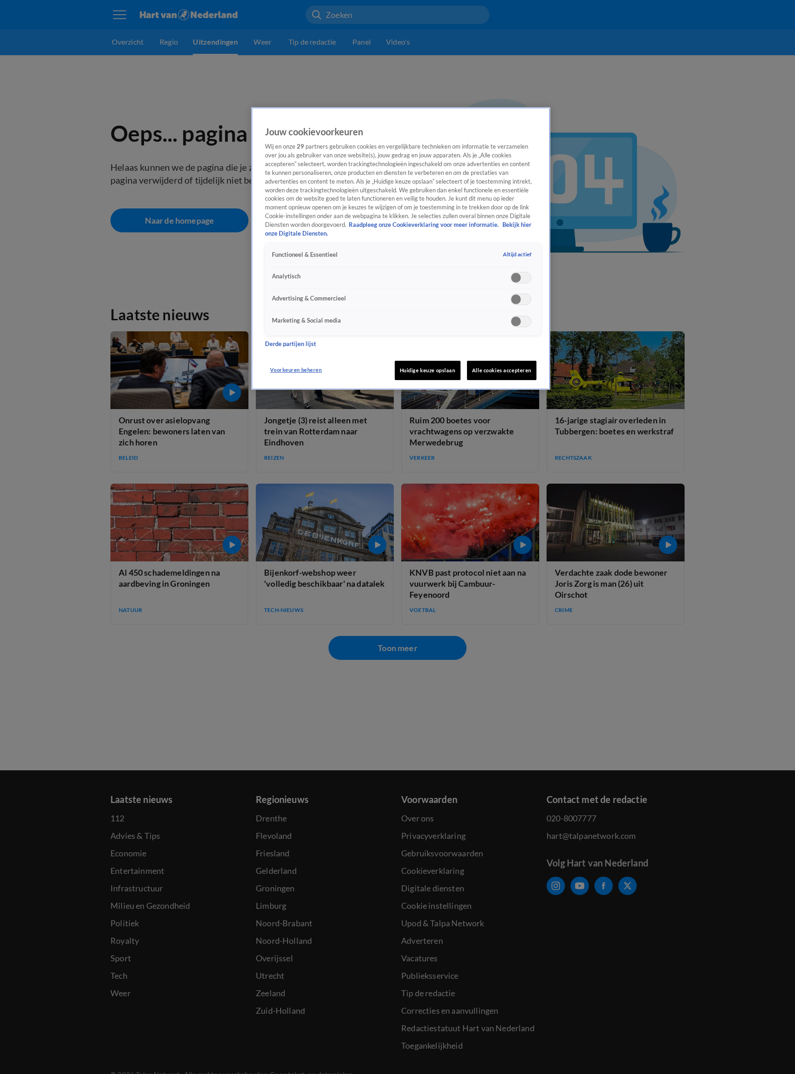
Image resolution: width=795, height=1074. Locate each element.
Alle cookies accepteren (501, 370)
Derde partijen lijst (290, 344)
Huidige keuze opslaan (427, 370)
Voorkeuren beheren (296, 370)
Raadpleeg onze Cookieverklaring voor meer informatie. (424, 225)
